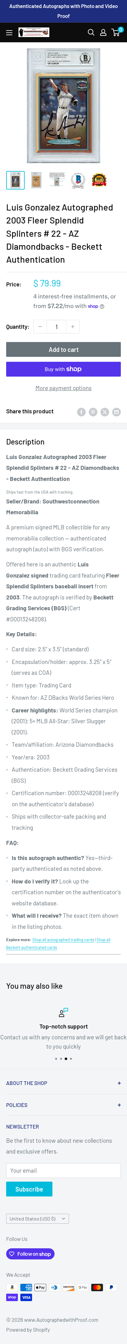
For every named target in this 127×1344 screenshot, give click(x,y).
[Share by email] (116, 411)
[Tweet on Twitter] (104, 411)
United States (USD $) (32, 1218)
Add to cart (64, 349)
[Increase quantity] (72, 326)
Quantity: (18, 326)
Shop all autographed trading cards (63, 939)
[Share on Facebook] (81, 411)
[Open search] (91, 32)
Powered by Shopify (28, 1329)
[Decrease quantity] (40, 326)
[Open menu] (9, 32)
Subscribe (29, 1189)
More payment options (63, 387)
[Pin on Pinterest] (93, 411)
